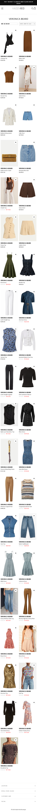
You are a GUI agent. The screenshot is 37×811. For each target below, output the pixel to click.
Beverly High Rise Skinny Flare (27, 618)
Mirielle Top (22, 282)
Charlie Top (4, 208)
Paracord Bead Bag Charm (7, 469)
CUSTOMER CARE (6, 796)
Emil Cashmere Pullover (25, 394)
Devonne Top (4, 693)
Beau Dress (4, 656)
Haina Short (22, 208)
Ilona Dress (4, 282)
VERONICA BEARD (7, 56)
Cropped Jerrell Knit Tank (25, 506)
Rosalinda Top (4, 768)
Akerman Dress (23, 320)
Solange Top (4, 58)
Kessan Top (4, 96)
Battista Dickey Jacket (6, 133)
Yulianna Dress (23, 581)
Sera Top (3, 544)
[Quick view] (15, 30)
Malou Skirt (22, 58)
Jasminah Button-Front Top (26, 357)
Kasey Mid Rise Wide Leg (7, 618)
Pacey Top (3, 245)
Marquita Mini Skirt (24, 170)
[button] (27, 23)
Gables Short (22, 245)
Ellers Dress (22, 432)
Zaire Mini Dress (23, 469)
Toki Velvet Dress (5, 730)
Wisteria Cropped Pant (6, 506)
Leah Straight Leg (5, 320)
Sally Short (22, 133)
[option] (18, 2)
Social (3, 801)
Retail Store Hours (7, 791)
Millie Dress (4, 581)
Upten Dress (22, 96)
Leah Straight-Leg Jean (6, 394)
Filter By (6, 24)
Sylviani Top (4, 357)
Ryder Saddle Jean (24, 544)
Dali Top (21, 693)
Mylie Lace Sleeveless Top (7, 432)
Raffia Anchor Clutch (6, 170)
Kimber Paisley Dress (24, 730)
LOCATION (4, 785)
